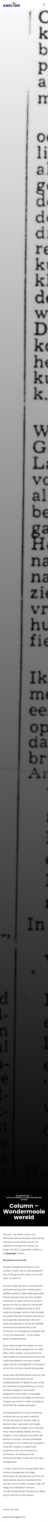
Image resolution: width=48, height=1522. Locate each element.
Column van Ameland (31, 1198)
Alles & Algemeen (14, 1198)
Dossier (24, 1200)
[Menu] (44, 4)
